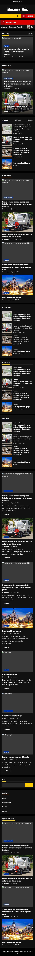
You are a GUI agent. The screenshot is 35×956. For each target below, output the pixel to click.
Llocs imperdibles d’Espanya (7, 164)
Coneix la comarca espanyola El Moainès (17, 744)
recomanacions (8, 78)
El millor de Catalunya (17, 661)
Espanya (6, 46)
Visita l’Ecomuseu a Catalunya (17, 703)
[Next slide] (32, 34)
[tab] (5, 120)
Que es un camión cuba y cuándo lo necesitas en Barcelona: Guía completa (16, 52)
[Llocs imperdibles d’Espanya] (17, 285)
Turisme (6, 752)
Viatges (6, 669)
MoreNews (28, 951)
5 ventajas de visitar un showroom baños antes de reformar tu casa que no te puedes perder (7, 152)
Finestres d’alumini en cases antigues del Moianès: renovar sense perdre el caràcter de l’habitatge (7, 129)
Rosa (5, 300)
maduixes (7, 57)
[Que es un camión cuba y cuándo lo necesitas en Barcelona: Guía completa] (17, 222)
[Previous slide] (29, 34)
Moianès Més (17, 9)
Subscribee (30, 16)
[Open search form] (17, 16)
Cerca (4, 780)
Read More (8, 514)
